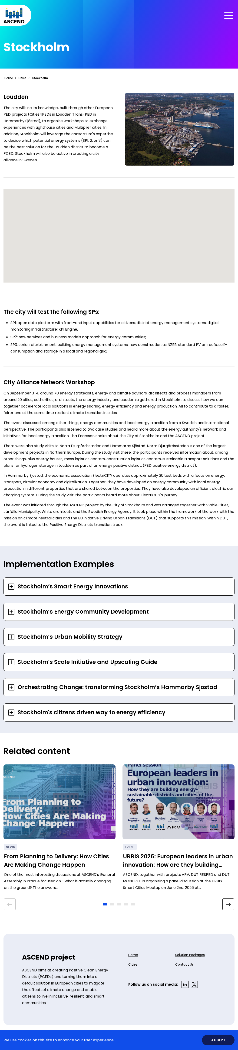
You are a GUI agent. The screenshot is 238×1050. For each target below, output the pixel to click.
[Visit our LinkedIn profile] (185, 984)
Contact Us (184, 964)
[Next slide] (228, 904)
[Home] (13, 15)
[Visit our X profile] (194, 984)
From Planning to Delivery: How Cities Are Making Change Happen (56, 861)
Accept (218, 1040)
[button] (105, 904)
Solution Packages (190, 955)
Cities (22, 78)
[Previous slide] (10, 904)
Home (8, 78)
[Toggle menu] (229, 15)
